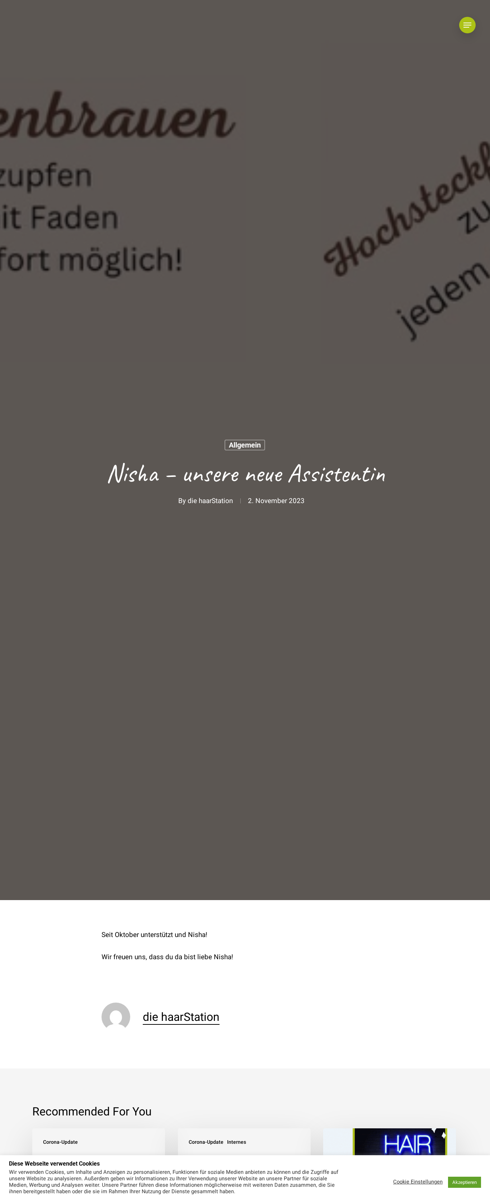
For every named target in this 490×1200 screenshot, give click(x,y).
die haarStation (210, 501)
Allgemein (245, 445)
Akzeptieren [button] (464, 1182)
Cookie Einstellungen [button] (418, 1182)
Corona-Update (60, 1142)
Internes (236, 1142)
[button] (467, 25)
